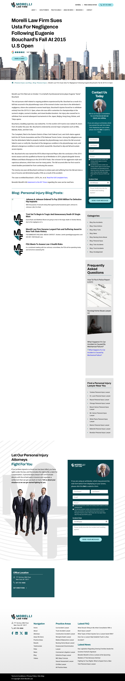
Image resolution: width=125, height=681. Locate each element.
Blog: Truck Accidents (97, 248)
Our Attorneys (44, 10)
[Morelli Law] (22, 4)
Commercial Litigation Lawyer (65, 652)
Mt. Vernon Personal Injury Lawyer (98, 414)
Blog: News (93, 233)
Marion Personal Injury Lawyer (99, 425)
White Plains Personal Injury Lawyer (99, 420)
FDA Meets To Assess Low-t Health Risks (44, 244)
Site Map (41, 676)
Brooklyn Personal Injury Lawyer (100, 432)
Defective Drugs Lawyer (63, 655)
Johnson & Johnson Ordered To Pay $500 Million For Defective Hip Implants (54, 200)
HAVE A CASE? (19, 58)
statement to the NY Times (37, 182)
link (101, 130)
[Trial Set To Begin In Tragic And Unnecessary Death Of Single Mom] (18, 219)
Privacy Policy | (32, 676)
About (33, 10)
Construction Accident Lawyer (65, 634)
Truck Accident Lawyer (63, 631)
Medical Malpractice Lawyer (65, 640)
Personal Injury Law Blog (23, 83)
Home (35, 628)
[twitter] (21, 634)
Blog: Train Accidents (96, 244)
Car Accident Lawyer (62, 628)
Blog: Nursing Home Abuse (98, 237)
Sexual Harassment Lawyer (64, 661)
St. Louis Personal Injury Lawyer (100, 396)
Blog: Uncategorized (96, 252)
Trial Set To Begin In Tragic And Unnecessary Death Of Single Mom (53, 215)
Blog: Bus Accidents (96, 222)
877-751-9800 (107, 5)
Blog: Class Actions (96, 226)
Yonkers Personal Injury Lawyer (100, 392)
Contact (89, 10)
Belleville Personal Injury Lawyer (100, 429)
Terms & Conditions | (19, 676)
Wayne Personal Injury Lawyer (99, 400)
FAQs (35, 649)
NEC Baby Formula (62, 658)
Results (36, 643)
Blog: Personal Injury (40, 83)
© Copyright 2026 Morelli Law (22, 679)
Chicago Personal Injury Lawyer (100, 403)
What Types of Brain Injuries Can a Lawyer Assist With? (95, 634)
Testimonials (38, 646)
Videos (36, 658)
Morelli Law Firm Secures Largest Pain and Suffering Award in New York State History (54, 230)
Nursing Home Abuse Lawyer (65, 643)
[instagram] (26, 634)
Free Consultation (90, 5)
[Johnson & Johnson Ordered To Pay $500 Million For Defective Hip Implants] (18, 204)
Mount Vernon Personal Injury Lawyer (99, 408)
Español (78, 5)
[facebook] (12, 634)
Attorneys (37, 634)
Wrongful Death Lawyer (63, 637)
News (35, 652)
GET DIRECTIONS (19, 588)
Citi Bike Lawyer (61, 664)
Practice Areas (56, 10)
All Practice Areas (61, 667)
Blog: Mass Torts (95, 230)
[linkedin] (16, 634)
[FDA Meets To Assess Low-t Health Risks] (18, 249)
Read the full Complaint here (57, 178)
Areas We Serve (68, 10)
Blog (35, 655)
